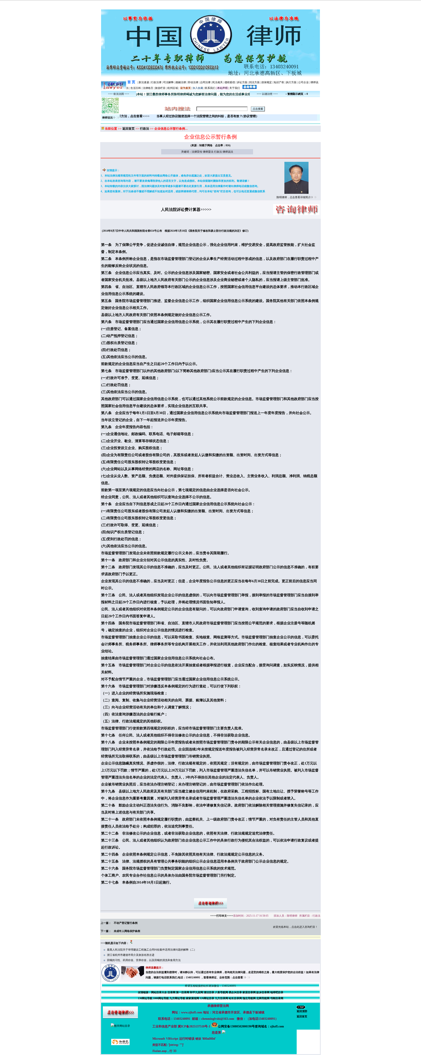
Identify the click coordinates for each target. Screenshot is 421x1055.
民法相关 (217, 82)
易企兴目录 (235, 992)
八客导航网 (221, 992)
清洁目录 (209, 992)
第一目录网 (182, 992)
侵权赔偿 (230, 82)
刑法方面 (254, 82)
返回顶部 (302, 1011)
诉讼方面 (242, 82)
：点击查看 (237, 977)
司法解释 (168, 82)
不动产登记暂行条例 (125, 922)
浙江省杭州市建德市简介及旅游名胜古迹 (130, 954)
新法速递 (144, 82)
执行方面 (291, 82)
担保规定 (266, 82)
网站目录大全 (159, 992)
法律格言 (148, 88)
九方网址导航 (177, 998)
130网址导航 (145, 998)
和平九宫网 (196, 992)
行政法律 (156, 82)
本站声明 (222, 88)
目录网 (171, 992)
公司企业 (303, 82)
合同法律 (205, 82)
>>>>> (205, 209)
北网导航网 (262, 998)
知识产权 (279, 82)
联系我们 (210, 88)
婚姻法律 (180, 82)
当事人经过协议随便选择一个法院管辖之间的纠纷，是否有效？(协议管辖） (229, 116)
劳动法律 (193, 82)
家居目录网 (249, 992)
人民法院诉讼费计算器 (180, 209)
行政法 (144, 128)
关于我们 (234, 88)
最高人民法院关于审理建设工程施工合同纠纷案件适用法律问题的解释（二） (151, 949)
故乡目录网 (262, 992)
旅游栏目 (160, 88)
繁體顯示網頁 (295, 93)
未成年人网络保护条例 (127, 931)
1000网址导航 (161, 998)
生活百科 (135, 88)
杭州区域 (172, 88)
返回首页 (128, 128)
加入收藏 (198, 88)
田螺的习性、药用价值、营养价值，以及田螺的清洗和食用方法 (144, 960)
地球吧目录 (276, 992)
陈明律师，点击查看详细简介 (294, 197)
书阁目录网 (276, 998)
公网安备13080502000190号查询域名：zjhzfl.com (251, 1026)
